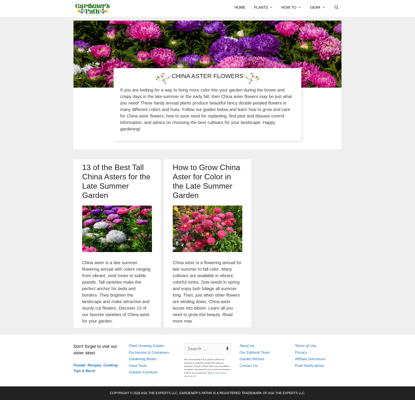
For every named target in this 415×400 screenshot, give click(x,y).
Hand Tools (138, 366)
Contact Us (248, 366)
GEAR (315, 7)
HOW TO (288, 7)
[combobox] (207, 348)
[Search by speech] (225, 348)
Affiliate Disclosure (310, 359)
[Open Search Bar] (336, 7)
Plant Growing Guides (146, 346)
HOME (240, 7)
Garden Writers (251, 359)
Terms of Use (305, 346)
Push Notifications (309, 366)
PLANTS (261, 7)
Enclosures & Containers (149, 352)
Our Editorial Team (254, 352)
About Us (246, 346)
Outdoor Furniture (143, 372)
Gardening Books (143, 359)
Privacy (301, 352)
